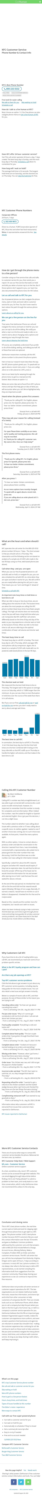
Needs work (32, 1470)
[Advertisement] (21, 135)
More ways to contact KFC (11, 1411)
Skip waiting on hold (28, 102)
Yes (25, 1470)
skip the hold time (24, 176)
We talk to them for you (10, 102)
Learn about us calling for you (13, 313)
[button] (40, 2)
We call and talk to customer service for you (18, 1386)
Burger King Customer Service (13, 1451)
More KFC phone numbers (11, 1393)
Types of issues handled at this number (16, 1404)
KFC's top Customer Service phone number (18, 1383)
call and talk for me (26, 703)
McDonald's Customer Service (13, 1448)
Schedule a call (7, 105)
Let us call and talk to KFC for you (17, 295)
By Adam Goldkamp (15, 794)
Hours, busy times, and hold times (14, 1400)
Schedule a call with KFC (10, 591)
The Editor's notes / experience (13, 1407)
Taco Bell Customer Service (12, 1455)
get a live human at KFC (29, 115)
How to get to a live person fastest (14, 1397)
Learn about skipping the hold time (15, 340)
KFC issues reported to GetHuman (14, 1114)
